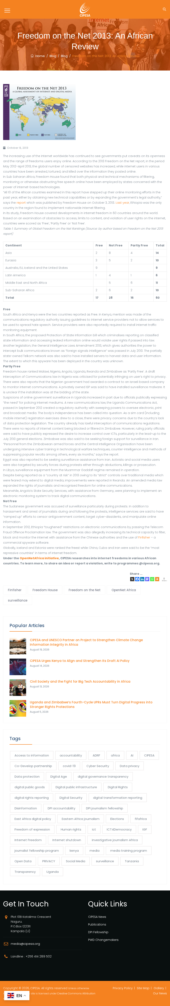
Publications (97, 924)
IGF (144, 829)
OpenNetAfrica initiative (39, 558)
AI (132, 755)
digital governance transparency (103, 776)
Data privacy (129, 766)
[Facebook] (137, 579)
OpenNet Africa (124, 590)
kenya (74, 850)
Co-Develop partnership (33, 766)
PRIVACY (48, 861)
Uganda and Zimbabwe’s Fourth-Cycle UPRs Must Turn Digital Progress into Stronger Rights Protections (91, 704)
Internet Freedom (28, 840)
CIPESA (149, 755)
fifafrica (141, 819)
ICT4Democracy (119, 829)
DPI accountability (61, 808)
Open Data (23, 861)
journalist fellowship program (37, 850)
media (95, 850)
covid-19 (69, 766)
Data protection (27, 776)
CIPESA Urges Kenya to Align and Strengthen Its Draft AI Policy (80, 661)
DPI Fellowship (98, 932)
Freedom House (45, 590)
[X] (132, 579)
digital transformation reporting (117, 797)
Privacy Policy (123, 988)
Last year (122, 203)
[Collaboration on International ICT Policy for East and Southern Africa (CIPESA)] (85, 9)
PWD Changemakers (103, 940)
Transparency (25, 872)
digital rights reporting (32, 797)
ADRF (96, 755)
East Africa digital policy (33, 819)
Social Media (75, 861)
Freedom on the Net (85, 590)
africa (115, 755)
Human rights (71, 829)
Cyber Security (97, 766)
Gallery (159, 988)
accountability (71, 755)
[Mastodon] (147, 579)
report (21, 203)
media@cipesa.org (25, 943)
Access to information (32, 755)
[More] (157, 579)
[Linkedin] (142, 579)
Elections (117, 819)
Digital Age (58, 776)
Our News (160, 993)
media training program (128, 850)
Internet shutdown (66, 840)
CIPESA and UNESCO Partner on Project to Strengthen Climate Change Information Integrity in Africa (86, 642)
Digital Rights (118, 787)
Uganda (52, 872)
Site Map (143, 988)
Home (39, 56)
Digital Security (71, 797)
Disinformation (26, 808)
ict (94, 829)
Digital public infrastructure (76, 787)
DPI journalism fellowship (104, 808)
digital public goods (30, 787)
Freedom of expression (32, 829)
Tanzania (132, 861)
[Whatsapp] (152, 579)
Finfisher (144, 537)
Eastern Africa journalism (81, 819)
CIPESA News (97, 917)
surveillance (17, 600)
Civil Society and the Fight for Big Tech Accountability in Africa (80, 681)
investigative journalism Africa (115, 840)
